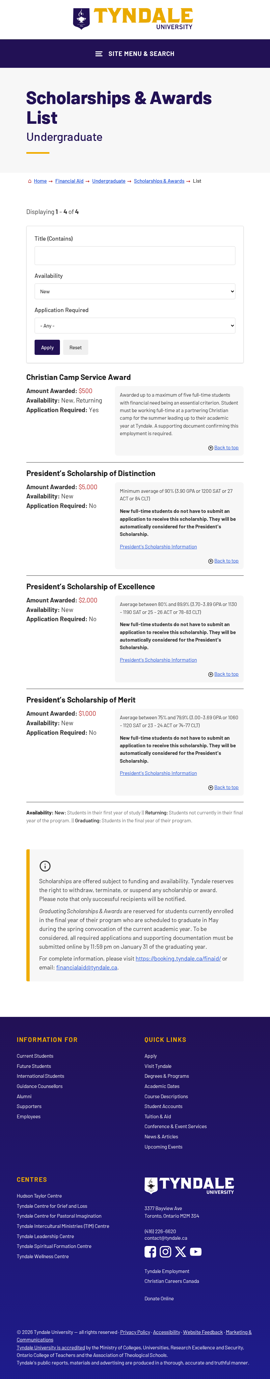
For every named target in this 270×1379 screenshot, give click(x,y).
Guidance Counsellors (40, 1086)
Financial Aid (69, 180)
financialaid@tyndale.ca (86, 967)
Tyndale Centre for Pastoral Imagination (59, 1215)
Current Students (35, 1055)
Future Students (34, 1066)
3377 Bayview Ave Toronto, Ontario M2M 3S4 (172, 1212)
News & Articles (161, 1136)
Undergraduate (108, 180)
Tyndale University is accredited (51, 1347)
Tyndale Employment (167, 1271)
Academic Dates (162, 1086)
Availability (49, 275)
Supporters (29, 1106)
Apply (151, 1055)
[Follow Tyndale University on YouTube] (196, 1252)
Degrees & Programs (167, 1076)
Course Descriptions (166, 1096)
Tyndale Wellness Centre (43, 1256)
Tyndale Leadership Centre (45, 1236)
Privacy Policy (135, 1332)
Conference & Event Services (176, 1126)
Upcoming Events (163, 1146)
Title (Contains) (54, 238)
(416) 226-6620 (160, 1231)
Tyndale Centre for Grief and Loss (52, 1206)
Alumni (24, 1096)
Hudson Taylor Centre (39, 1195)
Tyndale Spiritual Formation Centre (54, 1246)
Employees (28, 1116)
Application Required (62, 309)
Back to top (226, 447)
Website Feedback (203, 1332)
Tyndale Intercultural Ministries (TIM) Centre (63, 1226)
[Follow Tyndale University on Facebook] (150, 1252)
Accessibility (166, 1332)
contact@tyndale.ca (166, 1237)
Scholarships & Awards (159, 180)
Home (40, 180)
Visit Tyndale (158, 1066)
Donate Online (159, 1298)
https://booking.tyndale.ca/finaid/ (178, 958)
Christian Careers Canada (172, 1281)
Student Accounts (163, 1106)
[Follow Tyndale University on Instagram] (165, 1252)
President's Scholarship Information (158, 546)
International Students (40, 1076)
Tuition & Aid (158, 1116)
